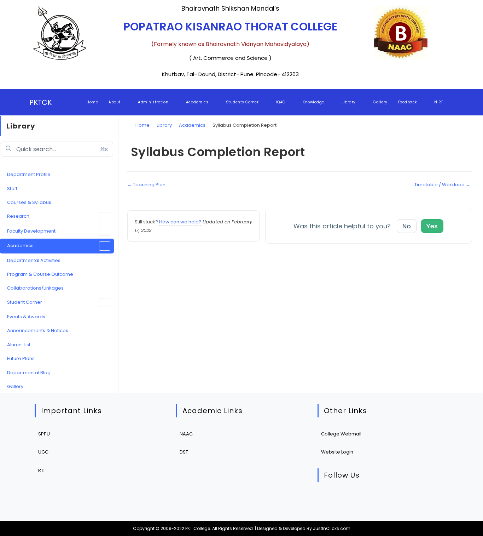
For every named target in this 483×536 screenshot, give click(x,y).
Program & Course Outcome (40, 274)
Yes (432, 226)
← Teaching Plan (146, 184)
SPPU (44, 433)
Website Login (337, 452)
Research (18, 216)
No (406, 226)
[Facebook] (350, 499)
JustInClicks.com (331, 528)
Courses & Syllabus (29, 202)
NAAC (186, 433)
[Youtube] (393, 499)
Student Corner (24, 302)
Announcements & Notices (37, 330)
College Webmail (341, 433)
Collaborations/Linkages (35, 288)
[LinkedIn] (371, 499)
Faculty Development (31, 231)
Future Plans (21, 358)
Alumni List (18, 344)
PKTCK (40, 102)
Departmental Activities (33, 260)
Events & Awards (26, 316)
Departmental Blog (29, 372)
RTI (41, 470)
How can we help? (180, 221)
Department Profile (29, 174)
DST (184, 452)
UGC (43, 452)
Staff (12, 188)
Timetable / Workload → (442, 184)
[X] (328, 499)
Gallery (15, 386)
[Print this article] (470, 144)
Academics (20, 245)
